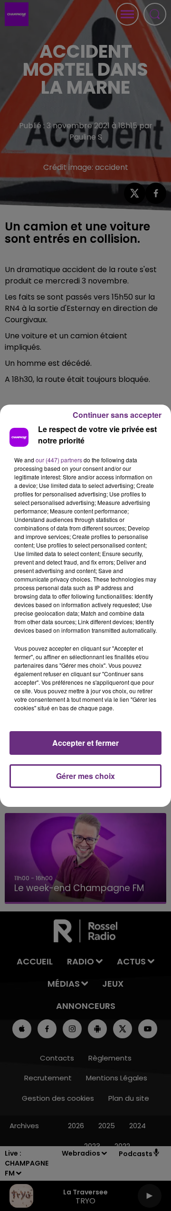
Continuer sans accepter (117, 414)
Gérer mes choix (85, 775)
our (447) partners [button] (59, 460)
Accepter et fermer (85, 742)
